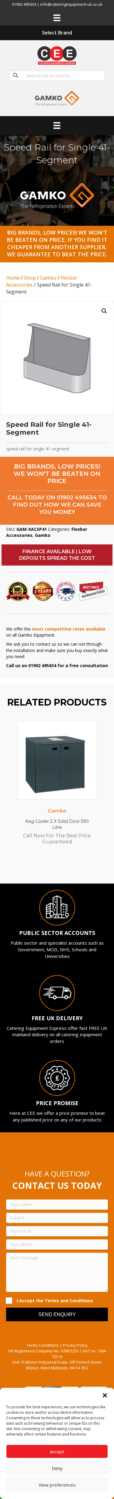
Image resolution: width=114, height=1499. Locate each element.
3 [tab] (48, 867)
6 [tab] (66, 867)
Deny (57, 1468)
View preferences (57, 1485)
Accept (57, 1452)
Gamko (48, 277)
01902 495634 (77, 497)
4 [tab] (54, 867)
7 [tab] (72, 867)
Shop (30, 277)
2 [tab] (42, 867)
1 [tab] (36, 867)
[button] (105, 1395)
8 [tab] (78, 867)
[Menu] (56, 17)
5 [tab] (60, 867)
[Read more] (91, 731)
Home (13, 277)
